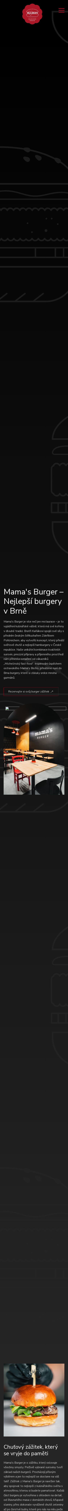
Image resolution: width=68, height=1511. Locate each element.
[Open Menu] (61, 10)
